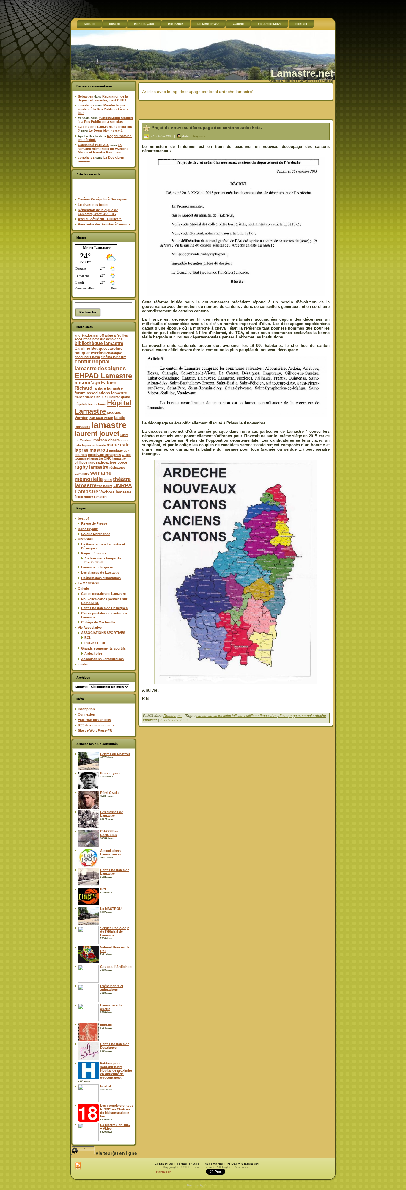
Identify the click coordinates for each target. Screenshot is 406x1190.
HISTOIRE (85, 539)
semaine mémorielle (93, 476)
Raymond (199, 135)
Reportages (172, 716)
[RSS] (78, 1166)
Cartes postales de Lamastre (103, 593)
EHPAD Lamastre (103, 376)
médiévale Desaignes (104, 455)
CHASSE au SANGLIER (109, 833)
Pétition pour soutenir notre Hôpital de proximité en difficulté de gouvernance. (116, 1070)
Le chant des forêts (93, 204)
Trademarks (213, 1163)
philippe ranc (85, 462)
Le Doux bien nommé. (106, 130)
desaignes (111, 368)
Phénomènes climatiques (101, 578)
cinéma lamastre (113, 357)
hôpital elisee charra (90, 404)
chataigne (114, 353)
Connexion (86, 714)
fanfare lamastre (108, 388)
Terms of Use (188, 1163)
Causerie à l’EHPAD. (93, 145)
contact (84, 664)
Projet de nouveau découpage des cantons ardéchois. (207, 127)
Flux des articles (94, 720)
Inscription (86, 709)
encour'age (87, 382)
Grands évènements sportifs (103, 648)
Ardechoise (93, 653)
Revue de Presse (94, 523)
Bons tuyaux (88, 529)
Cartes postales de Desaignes (104, 608)
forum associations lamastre (101, 393)
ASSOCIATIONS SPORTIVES (103, 632)
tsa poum (104, 486)
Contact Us (164, 1163)
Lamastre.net (302, 73)
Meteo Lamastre (97, 247)
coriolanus (86, 105)
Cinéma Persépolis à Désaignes (102, 199)
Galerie (83, 588)
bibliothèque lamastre (99, 343)
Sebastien (85, 96)
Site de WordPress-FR (95, 730)
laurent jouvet (97, 434)
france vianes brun (89, 397)
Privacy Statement (243, 1163)
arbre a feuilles (116, 335)
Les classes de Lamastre (100, 572)
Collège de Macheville (98, 622)
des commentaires (96, 725)
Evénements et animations (111, 987)
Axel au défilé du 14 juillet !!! (100, 219)
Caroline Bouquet (91, 348)
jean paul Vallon (101, 418)
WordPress (211, 1185)
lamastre (109, 425)
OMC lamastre (115, 458)
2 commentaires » (174, 720)
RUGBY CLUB (95, 643)
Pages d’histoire (93, 553)
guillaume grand (117, 397)
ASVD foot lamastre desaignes (98, 339)
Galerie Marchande (95, 534)
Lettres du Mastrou (115, 754)
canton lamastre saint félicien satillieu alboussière (236, 716)
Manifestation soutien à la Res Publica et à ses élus (103, 109)
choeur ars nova (87, 357)
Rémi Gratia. (109, 792)
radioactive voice (111, 462)
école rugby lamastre (91, 496)
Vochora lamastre (115, 492)
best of (83, 518)
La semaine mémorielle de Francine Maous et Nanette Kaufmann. (103, 148)
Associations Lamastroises (102, 659)
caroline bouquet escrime (98, 350)
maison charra (106, 440)
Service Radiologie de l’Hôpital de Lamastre (114, 931)
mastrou (98, 450)
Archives (81, 687)
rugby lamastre (91, 467)
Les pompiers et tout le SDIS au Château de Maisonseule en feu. (116, 1111)
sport (108, 480)
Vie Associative (90, 627)
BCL (87, 637)
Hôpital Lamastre (103, 407)
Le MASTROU (88, 583)
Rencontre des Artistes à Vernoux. (104, 224)
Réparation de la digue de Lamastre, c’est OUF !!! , (104, 98)
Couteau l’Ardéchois (116, 966)
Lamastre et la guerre (97, 567)
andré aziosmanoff (89, 335)
